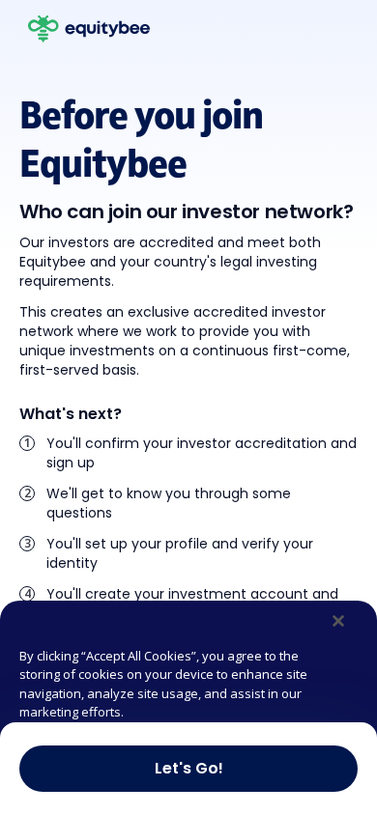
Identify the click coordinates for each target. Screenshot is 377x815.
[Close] (338, 621)
